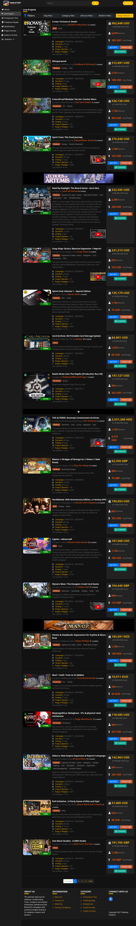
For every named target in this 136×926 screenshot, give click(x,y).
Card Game (75, 591)
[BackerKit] (25, 22)
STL (64, 106)
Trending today (89, 900)
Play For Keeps (81, 465)
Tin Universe (90, 420)
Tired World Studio (86, 678)
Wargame (87, 255)
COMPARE (121, 51)
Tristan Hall (83, 587)
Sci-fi (94, 255)
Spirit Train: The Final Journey (67, 137)
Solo (70, 68)
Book (60, 28)
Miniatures (57, 258)
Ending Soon (88, 904)
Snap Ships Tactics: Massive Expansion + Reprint (76, 248)
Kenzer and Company (86, 502)
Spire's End (73, 294)
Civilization (81, 765)
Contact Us (59, 900)
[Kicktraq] (25, 65)
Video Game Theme (90, 195)
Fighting (56, 765)
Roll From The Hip (83, 844)
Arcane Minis (79, 758)
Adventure (65, 425)
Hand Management (60, 768)
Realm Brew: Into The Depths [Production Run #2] (77, 373)
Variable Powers (75, 198)
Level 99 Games (70, 191)
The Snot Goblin (83, 102)
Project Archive (89, 907)
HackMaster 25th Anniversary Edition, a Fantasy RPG (79, 499)
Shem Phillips (82, 640)
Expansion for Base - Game (71, 195)
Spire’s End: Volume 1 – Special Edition (71, 291)
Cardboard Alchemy (84, 64)
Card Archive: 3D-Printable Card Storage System (76, 335)
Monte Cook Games (78, 542)
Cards (69, 298)
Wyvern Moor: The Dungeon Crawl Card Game (75, 584)
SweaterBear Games (84, 140)
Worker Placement (76, 144)
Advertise (58, 904)
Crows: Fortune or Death (64, 21)
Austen (78, 339)
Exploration (57, 198)
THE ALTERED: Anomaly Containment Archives (75, 417)
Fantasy (64, 68)
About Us (58, 897)
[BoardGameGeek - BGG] (25, 69)
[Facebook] (111, 899)
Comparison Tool (90, 897)
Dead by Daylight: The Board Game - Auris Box (75, 188)
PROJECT (125, 47)
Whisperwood (59, 61)
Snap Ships (82, 251)
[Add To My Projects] (48, 22)
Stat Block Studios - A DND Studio (69, 840)
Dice (101, 195)
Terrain (69, 106)
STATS (114, 47)
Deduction (87, 425)
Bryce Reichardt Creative (90, 804)
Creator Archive (89, 911)
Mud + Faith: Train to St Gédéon (68, 675)
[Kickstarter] (25, 62)
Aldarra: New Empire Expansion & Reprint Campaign (79, 755)
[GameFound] (25, 189)
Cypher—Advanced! (62, 539)
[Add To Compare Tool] (48, 25)
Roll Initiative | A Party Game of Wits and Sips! (75, 801)
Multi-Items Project (69, 469)
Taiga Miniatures (83, 719)
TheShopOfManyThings (74, 377)
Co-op (79, 425)
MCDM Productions (77, 24)
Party (63, 811)
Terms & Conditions (63, 907)
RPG (63, 298)
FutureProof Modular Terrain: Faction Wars (74, 99)
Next (91, 881)
